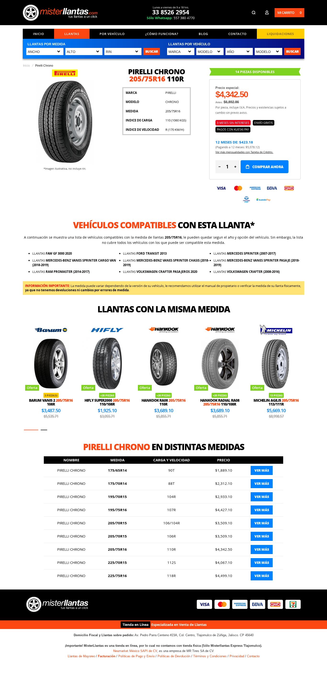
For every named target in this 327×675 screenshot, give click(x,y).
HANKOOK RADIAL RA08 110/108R (219, 402)
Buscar (151, 51)
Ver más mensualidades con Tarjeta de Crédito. (244, 152)
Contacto (237, 34)
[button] (31, 430)
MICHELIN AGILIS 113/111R (276, 402)
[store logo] (61, 12)
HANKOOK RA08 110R (163, 402)
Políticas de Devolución (174, 656)
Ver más (261, 470)
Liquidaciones (280, 34)
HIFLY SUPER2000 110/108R (107, 402)
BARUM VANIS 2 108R (51, 402)
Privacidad (237, 656)
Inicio (38, 34)
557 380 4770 (171, 18)
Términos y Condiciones (210, 656)
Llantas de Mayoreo (81, 656)
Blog (203, 34)
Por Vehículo (112, 34)
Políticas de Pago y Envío (136, 656)
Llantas (71, 34)
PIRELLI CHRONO (71, 470)
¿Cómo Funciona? (161, 34)
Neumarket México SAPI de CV (135, 651)
